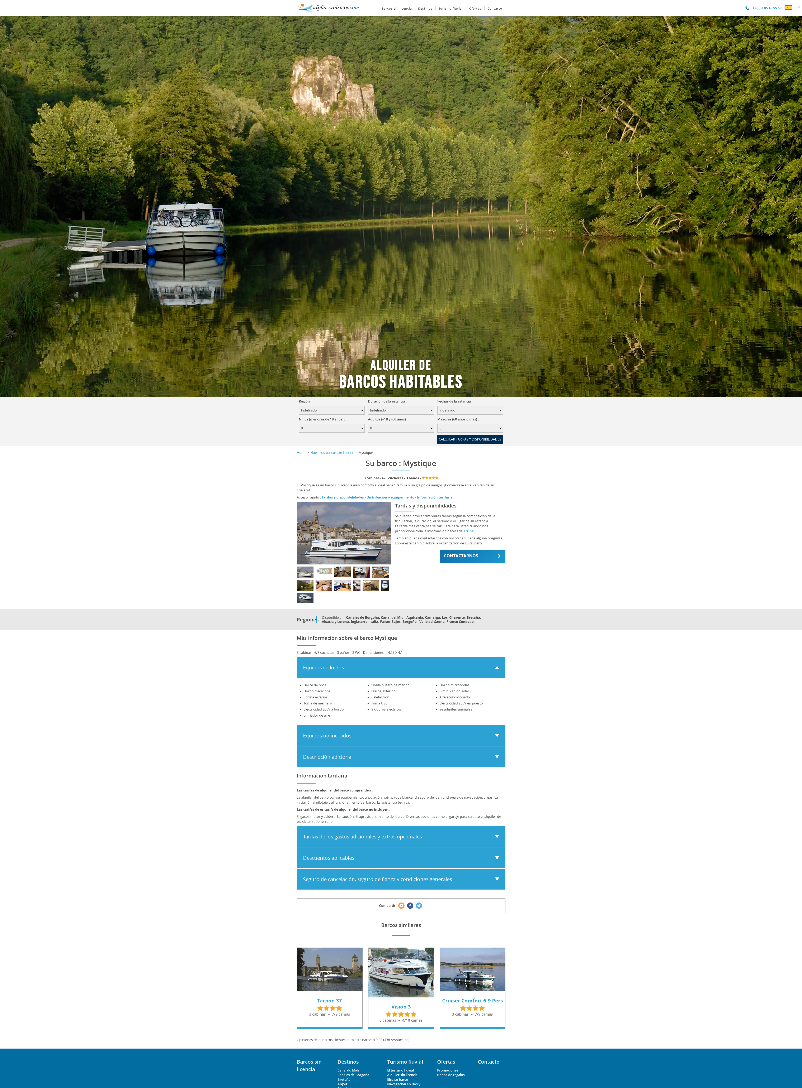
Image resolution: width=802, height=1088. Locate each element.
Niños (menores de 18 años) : (322, 419)
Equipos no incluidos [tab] (327, 735)
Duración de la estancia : (388, 401)
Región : (306, 401)
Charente (457, 617)
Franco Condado (460, 622)
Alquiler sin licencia (402, 1075)
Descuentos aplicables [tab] (328, 857)
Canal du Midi (348, 1070)
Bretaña (473, 617)
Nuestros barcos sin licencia (332, 452)
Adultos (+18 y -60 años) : (387, 419)
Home (301, 452)
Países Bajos (390, 622)
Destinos (425, 8)
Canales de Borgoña (362, 617)
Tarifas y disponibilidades (343, 497)
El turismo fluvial (400, 1070)
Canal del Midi (393, 617)
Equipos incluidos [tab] (323, 667)
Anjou (342, 1084)
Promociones (447, 1070)
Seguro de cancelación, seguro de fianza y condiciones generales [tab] (377, 879)
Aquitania (414, 617)
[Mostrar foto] (305, 572)
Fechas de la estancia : (456, 401)
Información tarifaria (435, 497)
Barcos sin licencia (397, 8)
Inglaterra (359, 622)
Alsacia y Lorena (335, 622)
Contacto (494, 8)
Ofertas (475, 8)
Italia (373, 622)
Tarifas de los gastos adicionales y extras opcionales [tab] (362, 836)
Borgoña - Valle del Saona (423, 622)
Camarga (432, 617)
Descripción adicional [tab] (328, 757)
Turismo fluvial (451, 8)
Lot (444, 617)
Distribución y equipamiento (390, 497)
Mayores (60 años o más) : (458, 419)
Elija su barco (397, 1079)
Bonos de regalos (451, 1075)
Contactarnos (461, 556)
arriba (468, 531)
